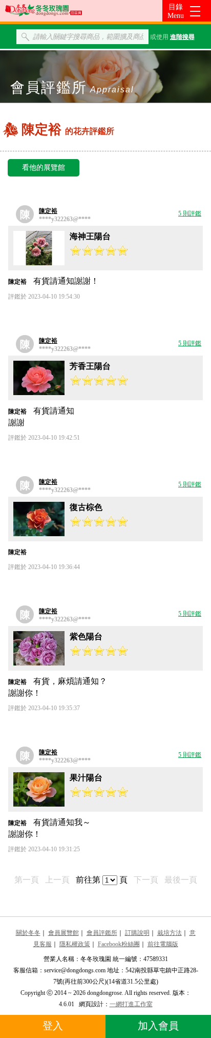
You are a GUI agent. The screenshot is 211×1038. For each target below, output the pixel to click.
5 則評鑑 (189, 213)
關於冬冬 (28, 932)
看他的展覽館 (43, 167)
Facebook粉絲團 (119, 944)
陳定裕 (48, 210)
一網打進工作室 (131, 1004)
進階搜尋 (182, 37)
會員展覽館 (63, 932)
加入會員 (158, 1025)
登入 (53, 1025)
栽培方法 (169, 932)
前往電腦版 (162, 944)
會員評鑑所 (102, 932)
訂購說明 (137, 932)
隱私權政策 (74, 944)
